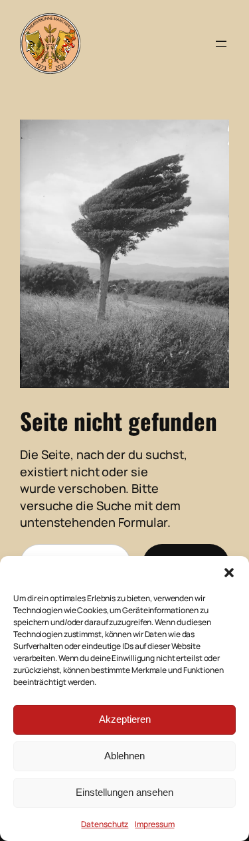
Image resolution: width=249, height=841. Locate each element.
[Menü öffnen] (221, 44)
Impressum (154, 824)
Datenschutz (104, 824)
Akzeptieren (125, 719)
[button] (229, 572)
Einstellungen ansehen (124, 792)
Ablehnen (124, 755)
